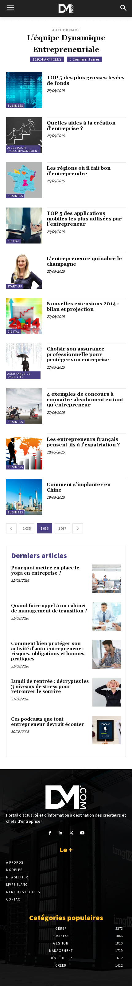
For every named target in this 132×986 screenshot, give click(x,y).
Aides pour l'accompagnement (23, 149)
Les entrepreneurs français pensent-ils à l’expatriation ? (83, 442)
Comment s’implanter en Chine (79, 487)
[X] (71, 833)
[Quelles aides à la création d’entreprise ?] (24, 135)
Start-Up (14, 286)
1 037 (62, 528)
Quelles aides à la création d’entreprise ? (81, 126)
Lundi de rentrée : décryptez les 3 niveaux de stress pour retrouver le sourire (50, 687)
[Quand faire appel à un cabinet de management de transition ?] (106, 616)
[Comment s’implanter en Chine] (24, 497)
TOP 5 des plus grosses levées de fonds (86, 80)
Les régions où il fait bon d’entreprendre (79, 171)
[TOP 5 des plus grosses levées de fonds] (24, 90)
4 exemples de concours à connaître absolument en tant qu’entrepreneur (85, 399)
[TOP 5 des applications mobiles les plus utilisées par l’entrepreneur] (24, 226)
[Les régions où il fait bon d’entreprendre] (24, 180)
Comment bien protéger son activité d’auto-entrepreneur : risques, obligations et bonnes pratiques (47, 651)
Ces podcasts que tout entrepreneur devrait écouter (47, 721)
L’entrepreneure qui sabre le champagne (84, 261)
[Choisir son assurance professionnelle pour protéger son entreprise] (24, 361)
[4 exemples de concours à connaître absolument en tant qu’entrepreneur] (24, 406)
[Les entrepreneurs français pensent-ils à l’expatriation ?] (24, 451)
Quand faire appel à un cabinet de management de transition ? (49, 608)
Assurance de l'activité (18, 375)
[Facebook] (50, 833)
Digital (13, 241)
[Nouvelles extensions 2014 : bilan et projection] (24, 316)
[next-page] (77, 528)
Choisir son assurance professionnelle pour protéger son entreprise (78, 354)
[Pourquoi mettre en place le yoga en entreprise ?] (106, 578)
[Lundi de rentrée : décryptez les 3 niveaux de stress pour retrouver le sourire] (106, 692)
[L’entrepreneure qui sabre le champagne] (24, 271)
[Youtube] (82, 833)
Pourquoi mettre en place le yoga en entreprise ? (45, 570)
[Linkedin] (60, 833)
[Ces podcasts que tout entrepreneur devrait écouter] (106, 730)
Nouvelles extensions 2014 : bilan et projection (83, 306)
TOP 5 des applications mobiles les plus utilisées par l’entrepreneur (84, 218)
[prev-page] (11, 528)
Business (15, 106)
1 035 (27, 528)
